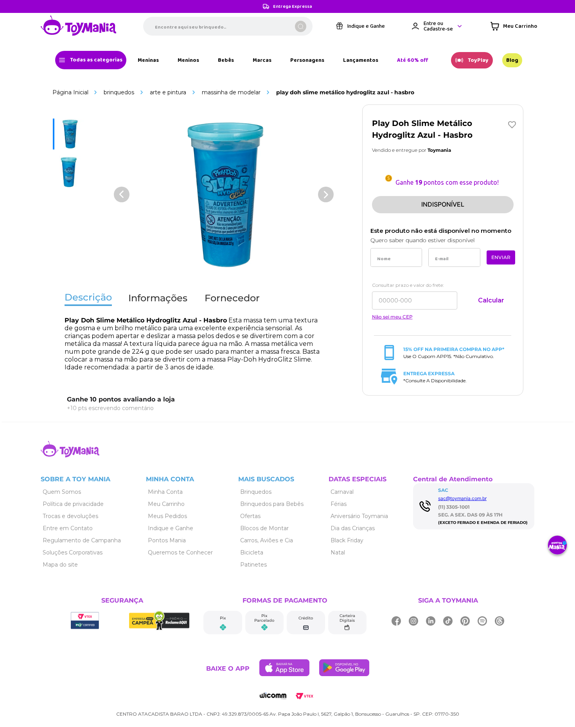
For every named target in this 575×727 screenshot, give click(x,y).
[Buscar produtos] (300, 26)
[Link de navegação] (78, 26)
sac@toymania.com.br (462, 498)
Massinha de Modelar (231, 92)
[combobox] (228, 26)
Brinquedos (119, 92)
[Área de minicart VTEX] (514, 26)
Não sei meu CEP (392, 317)
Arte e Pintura (168, 92)
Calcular (491, 300)
